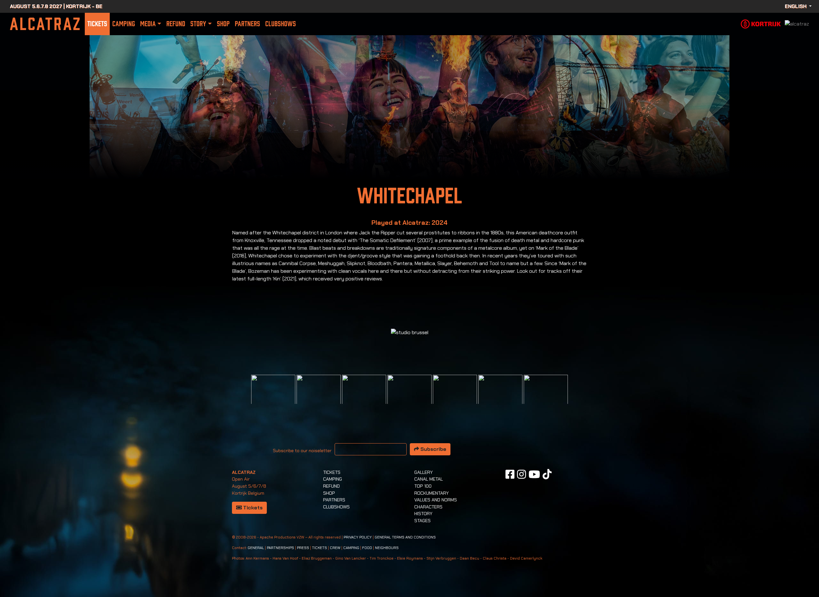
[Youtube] (534, 474)
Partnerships (280, 548)
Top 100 (423, 486)
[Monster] (546, 396)
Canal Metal (428, 479)
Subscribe (432, 449)
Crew (335, 548)
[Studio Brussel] (409, 396)
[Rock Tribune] (319, 396)
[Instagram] (521, 474)
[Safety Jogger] (273, 396)
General (256, 548)
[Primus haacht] (455, 396)
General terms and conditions (405, 537)
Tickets (97, 23)
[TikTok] (547, 474)
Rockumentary (431, 493)
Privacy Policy (358, 537)
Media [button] (148, 23)
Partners (247, 23)
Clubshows (280, 23)
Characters (428, 507)
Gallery (423, 472)
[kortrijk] (761, 23)
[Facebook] (509, 474)
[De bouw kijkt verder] (500, 396)
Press (303, 548)
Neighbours (387, 548)
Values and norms (435, 500)
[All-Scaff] (364, 396)
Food (367, 548)
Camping (123, 23)
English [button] (796, 6)
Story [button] (198, 23)
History (423, 513)
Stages (422, 520)
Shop (223, 23)
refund (175, 23)
